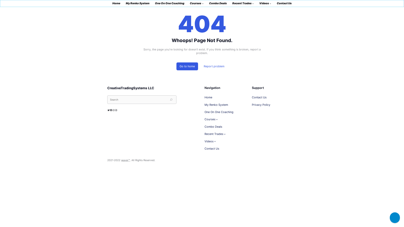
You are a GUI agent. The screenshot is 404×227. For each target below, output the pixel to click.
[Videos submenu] (270, 3)
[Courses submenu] (203, 3)
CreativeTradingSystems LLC (130, 88)
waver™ (125, 160)
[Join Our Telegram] (395, 217)
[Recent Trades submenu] (253, 3)
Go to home (187, 66)
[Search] (171, 100)
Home (116, 3)
